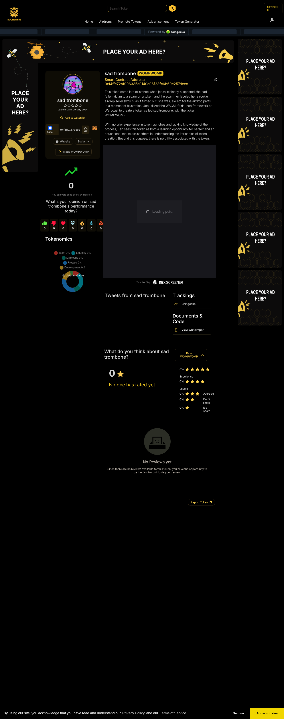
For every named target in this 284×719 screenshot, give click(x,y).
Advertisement (158, 21)
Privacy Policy (133, 713)
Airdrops (105, 21)
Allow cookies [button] (267, 713)
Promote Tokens (129, 21)
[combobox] (137, 8)
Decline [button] (238, 713)
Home (89, 21)
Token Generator (187, 21)
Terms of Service (173, 713)
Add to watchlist (75, 117)
